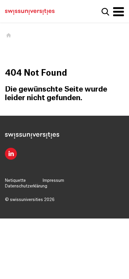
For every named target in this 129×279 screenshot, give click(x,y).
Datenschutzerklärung (26, 186)
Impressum (53, 180)
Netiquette (15, 180)
